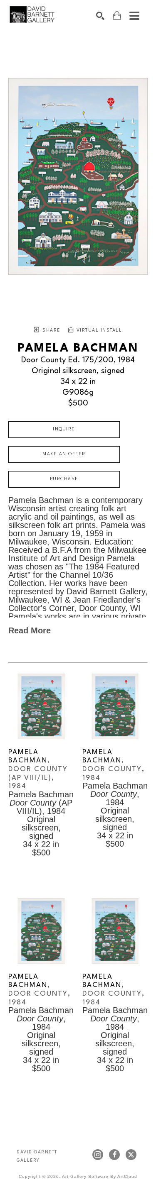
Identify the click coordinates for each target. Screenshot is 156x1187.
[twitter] (131, 1154)
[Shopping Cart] (117, 15)
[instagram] (97, 1154)
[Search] (100, 16)
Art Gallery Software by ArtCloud (99, 1176)
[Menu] (134, 16)
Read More (29, 630)
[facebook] (114, 1154)
